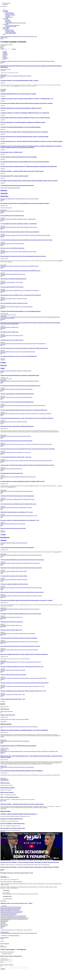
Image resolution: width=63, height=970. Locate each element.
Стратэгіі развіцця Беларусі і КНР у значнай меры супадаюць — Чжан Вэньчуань (18, 223)
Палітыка (5, 52)
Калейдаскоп (5, 58)
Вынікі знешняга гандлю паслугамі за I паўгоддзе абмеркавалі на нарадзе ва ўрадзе (23, 256)
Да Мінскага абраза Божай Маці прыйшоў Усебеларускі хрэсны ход (18, 814)
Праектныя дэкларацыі (10, 14)
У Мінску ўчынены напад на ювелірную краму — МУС (12, 699)
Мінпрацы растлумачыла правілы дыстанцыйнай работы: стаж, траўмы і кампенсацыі (24, 730)
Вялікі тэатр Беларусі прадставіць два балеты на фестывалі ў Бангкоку (16, 440)
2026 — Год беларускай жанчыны (9, 797)
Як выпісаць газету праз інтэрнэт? (12, 25)
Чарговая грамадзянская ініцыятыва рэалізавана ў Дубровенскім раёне (19, 375)
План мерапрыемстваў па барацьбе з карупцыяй (15, 22)
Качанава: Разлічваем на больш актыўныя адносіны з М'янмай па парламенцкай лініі (19, 231)
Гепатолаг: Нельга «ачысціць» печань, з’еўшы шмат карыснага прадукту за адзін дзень (24, 131)
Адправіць (3, 968)
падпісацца (4, 905)
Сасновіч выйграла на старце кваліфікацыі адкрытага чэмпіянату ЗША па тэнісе (22, 481)
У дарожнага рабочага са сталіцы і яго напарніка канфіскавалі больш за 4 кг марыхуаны (24, 112)
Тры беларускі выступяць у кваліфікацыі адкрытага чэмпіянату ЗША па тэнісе (18, 503)
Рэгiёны (3, 362)
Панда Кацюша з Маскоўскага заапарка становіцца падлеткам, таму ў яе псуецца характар (25, 117)
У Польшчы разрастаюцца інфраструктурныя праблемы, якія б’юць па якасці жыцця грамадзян (22, 559)
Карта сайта (4, 935)
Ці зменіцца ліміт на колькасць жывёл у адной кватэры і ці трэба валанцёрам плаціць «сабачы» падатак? (29, 180)
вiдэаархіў (2, 869)
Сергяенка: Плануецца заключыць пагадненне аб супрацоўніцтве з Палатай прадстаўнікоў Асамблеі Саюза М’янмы (26, 239)
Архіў (4, 34)
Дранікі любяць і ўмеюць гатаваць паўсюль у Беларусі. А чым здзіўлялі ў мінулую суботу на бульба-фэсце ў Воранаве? (26, 418)
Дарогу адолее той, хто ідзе (7, 715)
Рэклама (5, 11)
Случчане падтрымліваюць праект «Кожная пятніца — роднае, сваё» (15, 457)
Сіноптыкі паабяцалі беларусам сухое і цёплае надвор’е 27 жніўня (18, 93)
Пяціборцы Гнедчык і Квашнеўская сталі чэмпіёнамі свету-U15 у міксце (16, 512)
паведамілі (16, 86)
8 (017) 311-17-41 (4, 881)
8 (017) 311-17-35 (6, 3)
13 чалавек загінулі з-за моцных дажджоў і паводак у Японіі (13, 575)
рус (5, 4)
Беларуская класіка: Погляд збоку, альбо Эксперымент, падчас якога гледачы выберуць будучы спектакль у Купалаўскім (27, 448)
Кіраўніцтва (7, 20)
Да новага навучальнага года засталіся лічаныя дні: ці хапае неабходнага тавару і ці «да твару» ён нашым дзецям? (31, 141)
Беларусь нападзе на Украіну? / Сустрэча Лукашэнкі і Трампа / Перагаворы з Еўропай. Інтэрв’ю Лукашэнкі (29, 862)
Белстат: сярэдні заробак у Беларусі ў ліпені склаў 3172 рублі (14, 303)
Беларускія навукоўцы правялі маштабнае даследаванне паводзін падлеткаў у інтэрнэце (20, 646)
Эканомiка (4, 193)
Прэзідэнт (2, 62)
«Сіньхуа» (45, 807)
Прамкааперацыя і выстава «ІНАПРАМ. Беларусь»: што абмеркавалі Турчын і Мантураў (20, 295)
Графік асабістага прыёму (10, 33)
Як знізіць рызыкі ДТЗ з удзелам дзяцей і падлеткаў (14, 176)
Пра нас (5, 18)
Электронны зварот (9, 29)
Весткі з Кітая (3, 800)
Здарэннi (3, 540)
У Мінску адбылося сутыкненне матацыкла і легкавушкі (13, 674)
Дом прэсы (2, 923)
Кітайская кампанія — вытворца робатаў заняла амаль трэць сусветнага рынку (22, 171)
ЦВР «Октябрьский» (4, 943)
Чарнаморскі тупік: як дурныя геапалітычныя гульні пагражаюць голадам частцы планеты (21, 567)
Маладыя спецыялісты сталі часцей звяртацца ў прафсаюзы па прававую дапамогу (23, 122)
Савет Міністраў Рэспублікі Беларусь (8, 914)
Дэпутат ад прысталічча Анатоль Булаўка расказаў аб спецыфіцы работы (17, 401)
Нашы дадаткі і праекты (7, 792)
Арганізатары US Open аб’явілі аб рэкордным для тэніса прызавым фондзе (17, 495)
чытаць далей (3, 74)
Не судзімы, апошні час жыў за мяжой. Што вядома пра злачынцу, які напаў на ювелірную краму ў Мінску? (24, 682)
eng (7, 4)
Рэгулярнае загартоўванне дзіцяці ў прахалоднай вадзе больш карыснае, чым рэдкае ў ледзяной (26, 103)
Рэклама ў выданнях (9, 13)
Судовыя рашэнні (9, 17)
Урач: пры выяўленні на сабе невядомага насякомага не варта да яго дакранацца (18, 638)
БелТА (1, 927)
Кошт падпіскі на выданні (10, 26)
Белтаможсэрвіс (3, 925)
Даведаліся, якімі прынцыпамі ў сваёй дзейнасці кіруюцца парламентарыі (17, 393)
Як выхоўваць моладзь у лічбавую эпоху (11, 152)
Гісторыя (7, 19)
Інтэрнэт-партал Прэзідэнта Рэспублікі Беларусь (10, 908)
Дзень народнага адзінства (7, 787)
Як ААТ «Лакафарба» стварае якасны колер (12, 823)
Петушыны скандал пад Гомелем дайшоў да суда (11, 629)
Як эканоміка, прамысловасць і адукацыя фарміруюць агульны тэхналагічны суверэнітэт (24, 161)
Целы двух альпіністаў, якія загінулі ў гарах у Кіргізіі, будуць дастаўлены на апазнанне (24, 654)
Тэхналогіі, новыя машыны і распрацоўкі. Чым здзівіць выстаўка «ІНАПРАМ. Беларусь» (20, 270)
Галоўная (5, 10)
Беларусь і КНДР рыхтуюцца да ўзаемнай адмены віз (12, 215)
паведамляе (10, 486)
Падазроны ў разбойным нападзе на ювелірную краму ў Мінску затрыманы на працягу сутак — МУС (23, 690)
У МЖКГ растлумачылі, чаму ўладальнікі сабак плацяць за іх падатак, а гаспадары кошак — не (26, 98)
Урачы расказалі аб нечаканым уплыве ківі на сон (11, 621)
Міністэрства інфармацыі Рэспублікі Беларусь (10, 910)
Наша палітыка (8, 21)
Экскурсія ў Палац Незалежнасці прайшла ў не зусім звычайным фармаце (20, 127)
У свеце (4, 55)
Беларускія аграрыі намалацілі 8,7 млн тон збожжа (11, 286)
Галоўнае (5, 51)
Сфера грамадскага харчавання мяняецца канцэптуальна (13, 278)
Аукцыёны (7, 15)
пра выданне (3, 900)
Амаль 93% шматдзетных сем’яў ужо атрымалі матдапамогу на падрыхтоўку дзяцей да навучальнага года (24, 348)
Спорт (4, 59)
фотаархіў (2, 831)
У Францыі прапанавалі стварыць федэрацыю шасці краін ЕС (17, 185)
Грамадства (5, 54)
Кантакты (5, 28)
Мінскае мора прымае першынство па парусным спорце (13, 528)
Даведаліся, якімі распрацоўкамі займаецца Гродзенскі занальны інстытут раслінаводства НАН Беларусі (23, 410)
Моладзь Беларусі (4, 921)
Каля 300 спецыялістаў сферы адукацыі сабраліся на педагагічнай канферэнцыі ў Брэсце (20, 385)
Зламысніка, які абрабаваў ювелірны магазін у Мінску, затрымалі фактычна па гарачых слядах (21, 666)
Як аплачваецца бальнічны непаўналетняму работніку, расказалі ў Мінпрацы (21, 770)
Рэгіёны (2, 371)
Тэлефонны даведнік (9, 31)
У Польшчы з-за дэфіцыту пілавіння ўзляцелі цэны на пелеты (14, 584)
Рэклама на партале (9, 12)
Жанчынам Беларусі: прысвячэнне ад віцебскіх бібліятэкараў (17, 426)
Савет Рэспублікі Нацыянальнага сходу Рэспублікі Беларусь (13, 916)
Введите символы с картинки (6, 964)
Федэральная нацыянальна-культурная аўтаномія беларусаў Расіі (14, 919)
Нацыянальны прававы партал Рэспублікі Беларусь (11, 912)
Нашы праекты (6, 27)
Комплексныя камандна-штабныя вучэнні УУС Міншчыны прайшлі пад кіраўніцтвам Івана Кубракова (28, 166)
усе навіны (2, 90)
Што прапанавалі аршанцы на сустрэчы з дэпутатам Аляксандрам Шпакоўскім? (18, 356)
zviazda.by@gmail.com (17, 881)
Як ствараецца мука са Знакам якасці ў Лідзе (12, 828)
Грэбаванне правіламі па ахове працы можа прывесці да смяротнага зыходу (20, 108)
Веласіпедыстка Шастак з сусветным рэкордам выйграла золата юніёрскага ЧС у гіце (19, 520)
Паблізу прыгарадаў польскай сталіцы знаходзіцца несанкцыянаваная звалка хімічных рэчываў (21, 592)
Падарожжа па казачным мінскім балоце (11, 818)
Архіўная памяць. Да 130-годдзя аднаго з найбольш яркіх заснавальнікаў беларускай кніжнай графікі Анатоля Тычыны (27, 465)
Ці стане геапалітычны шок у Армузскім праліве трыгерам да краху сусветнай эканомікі (24, 136)
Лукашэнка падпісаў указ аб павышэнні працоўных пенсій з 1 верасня (19, 80)
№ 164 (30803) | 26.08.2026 (6, 875)
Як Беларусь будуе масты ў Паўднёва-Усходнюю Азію (12, 248)
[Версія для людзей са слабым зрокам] (1, 46)
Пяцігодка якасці (5, 782)
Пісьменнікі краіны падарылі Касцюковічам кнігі (11, 473)
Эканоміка (5, 53)
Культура (5, 56)
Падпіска (5, 24)
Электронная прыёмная (10, 32)
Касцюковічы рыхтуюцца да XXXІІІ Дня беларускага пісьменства (18, 745)
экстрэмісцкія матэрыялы (13, 935)
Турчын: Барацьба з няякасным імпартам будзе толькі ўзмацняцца (18, 157)
